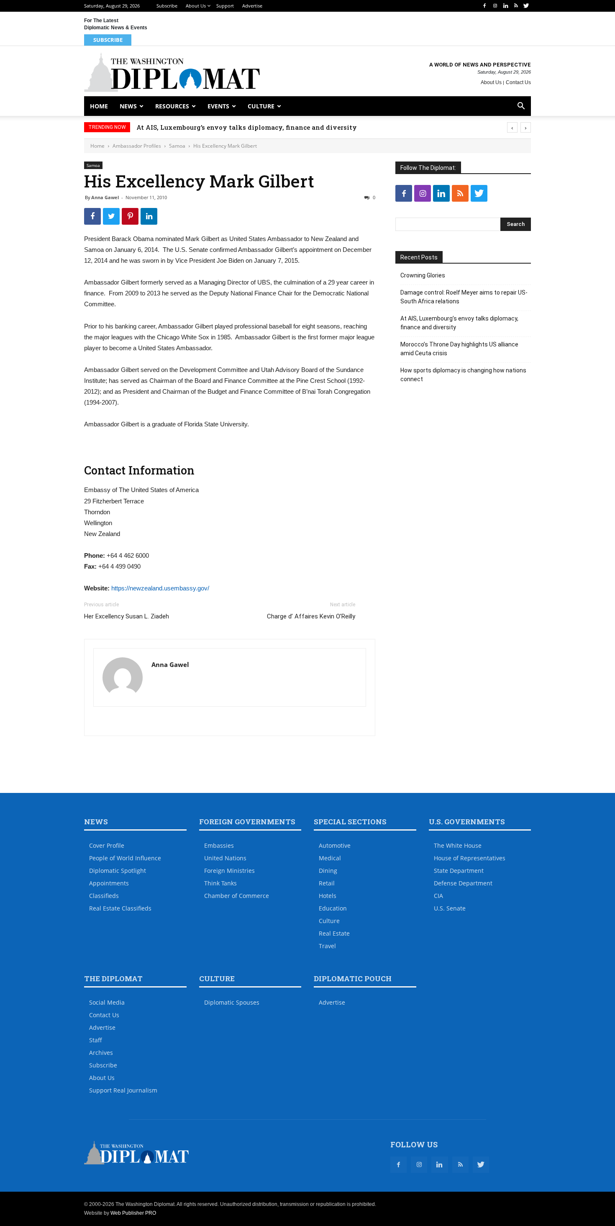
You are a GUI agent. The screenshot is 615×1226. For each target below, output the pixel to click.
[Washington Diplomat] (172, 72)
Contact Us (518, 82)
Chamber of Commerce (236, 896)
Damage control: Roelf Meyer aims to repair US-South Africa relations (464, 297)
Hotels (327, 896)
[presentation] (512, 127)
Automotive (335, 845)
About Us (196, 6)
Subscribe (166, 6)
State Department (459, 871)
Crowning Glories (422, 275)
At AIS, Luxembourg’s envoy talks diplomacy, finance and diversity (246, 127)
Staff (95, 1040)
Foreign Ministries (229, 871)
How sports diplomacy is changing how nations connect (463, 374)
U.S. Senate (450, 908)
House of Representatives (469, 858)
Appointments (109, 883)
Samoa (177, 145)
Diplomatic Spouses (231, 1002)
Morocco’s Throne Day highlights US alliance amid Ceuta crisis (459, 349)
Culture (261, 106)
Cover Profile (106, 845)
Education (333, 908)
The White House (458, 845)
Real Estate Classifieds (120, 908)
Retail (327, 883)
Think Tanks (220, 883)
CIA (438, 896)
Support (225, 6)
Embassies (219, 845)
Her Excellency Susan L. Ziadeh (126, 616)
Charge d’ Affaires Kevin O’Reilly (311, 616)
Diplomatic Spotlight (117, 871)
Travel (327, 946)
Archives (101, 1053)
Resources (172, 106)
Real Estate (334, 933)
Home (99, 106)
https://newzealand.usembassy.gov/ (160, 588)
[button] (521, 107)
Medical (330, 858)
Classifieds (104, 896)
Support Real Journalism (123, 1090)
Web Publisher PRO (133, 1213)
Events (218, 106)
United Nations (225, 858)
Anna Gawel (105, 197)
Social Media (107, 1002)
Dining (328, 871)
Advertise (252, 6)
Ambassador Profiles (137, 145)
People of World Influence (125, 858)
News (128, 106)
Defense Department (463, 883)
